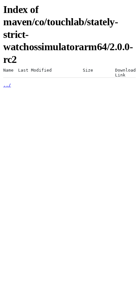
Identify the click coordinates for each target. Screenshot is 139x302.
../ (7, 85)
